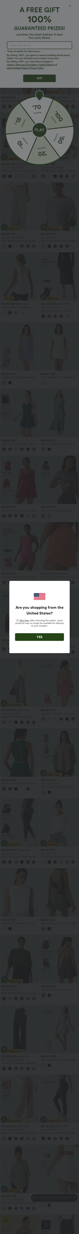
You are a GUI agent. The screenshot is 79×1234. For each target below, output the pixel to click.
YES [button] (39, 637)
